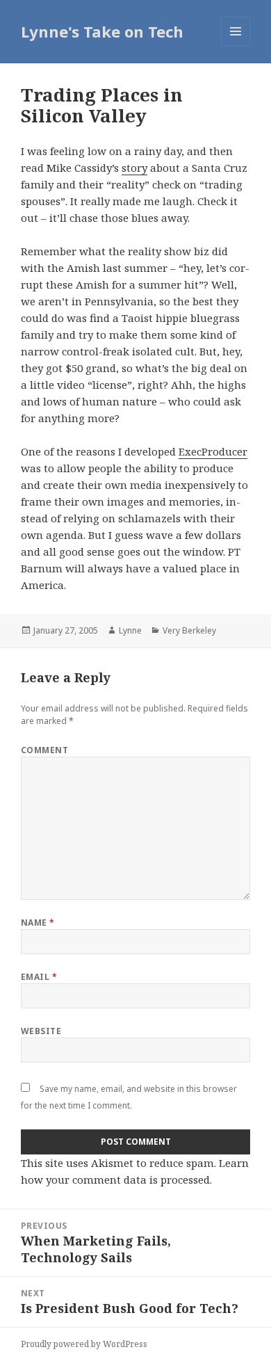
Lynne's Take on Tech (102, 31)
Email (39, 977)
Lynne (130, 630)
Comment (44, 750)
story (134, 168)
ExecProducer (213, 451)
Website (41, 1031)
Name (38, 922)
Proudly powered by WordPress (84, 1344)
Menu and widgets (236, 45)
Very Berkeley (189, 630)
